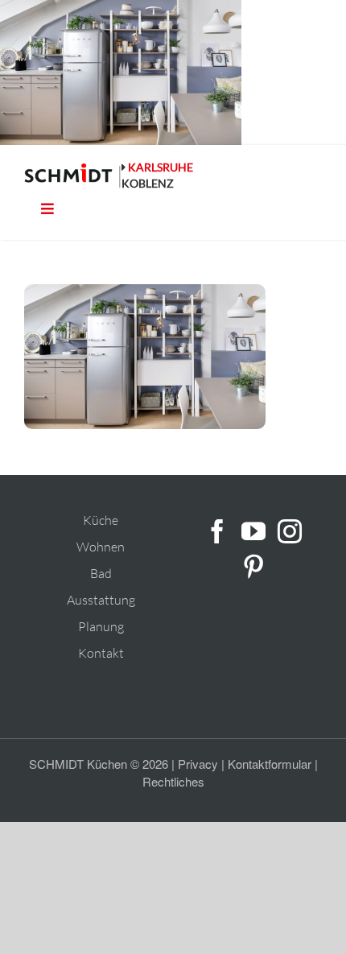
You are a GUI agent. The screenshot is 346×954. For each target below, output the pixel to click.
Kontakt (101, 653)
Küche (100, 520)
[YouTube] (253, 531)
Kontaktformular (269, 763)
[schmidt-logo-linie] (73, 175)
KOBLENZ (148, 183)
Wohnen (100, 547)
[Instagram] (290, 531)
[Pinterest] (253, 567)
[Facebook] (217, 531)
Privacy (198, 763)
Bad (101, 573)
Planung (101, 626)
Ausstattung (101, 600)
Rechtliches (173, 781)
